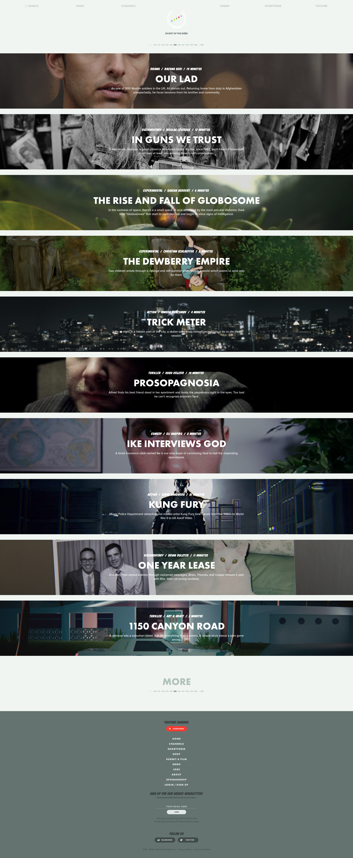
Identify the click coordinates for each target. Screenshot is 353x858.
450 (202, 45)
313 (167, 45)
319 (191, 45)
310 (155, 45)
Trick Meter (176, 322)
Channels (176, 743)
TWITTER (190, 840)
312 (163, 45)
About (176, 774)
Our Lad (176, 78)
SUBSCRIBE (178, 728)
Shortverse (176, 748)
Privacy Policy (168, 821)
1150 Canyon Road (176, 626)
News (177, 764)
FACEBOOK (166, 840)
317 (183, 45)
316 (179, 45)
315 (175, 45)
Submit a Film (176, 759)
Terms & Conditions (202, 849)
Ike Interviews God (176, 443)
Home (176, 738)
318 (187, 45)
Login (169, 784)
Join (176, 812)
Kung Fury (176, 504)
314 (171, 45)
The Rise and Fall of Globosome (176, 200)
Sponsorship (176, 779)
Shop (176, 754)
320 (195, 45)
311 (159, 45)
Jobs (176, 769)
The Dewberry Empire (176, 261)
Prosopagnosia (177, 382)
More (176, 681)
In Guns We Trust (177, 139)
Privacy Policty (185, 849)
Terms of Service (185, 821)
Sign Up (182, 784)
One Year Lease (176, 565)
